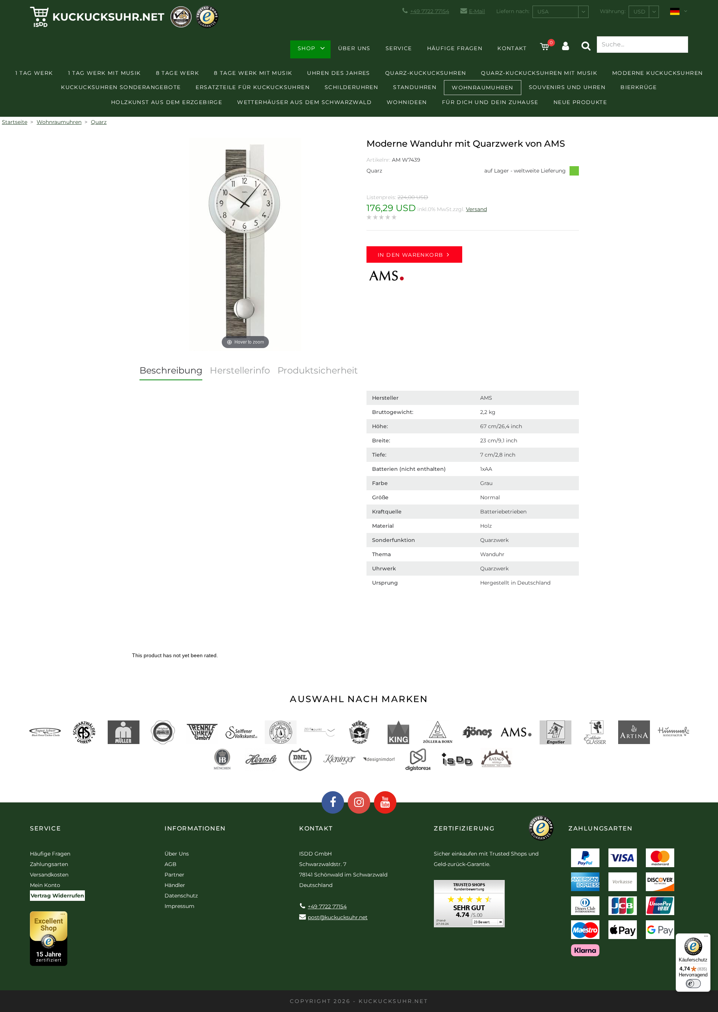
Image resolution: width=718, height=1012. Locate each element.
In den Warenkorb (410, 255)
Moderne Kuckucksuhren (657, 73)
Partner (174, 874)
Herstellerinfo (240, 370)
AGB (171, 864)
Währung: (613, 11)
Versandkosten (49, 874)
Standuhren (414, 87)
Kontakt (512, 48)
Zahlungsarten (49, 864)
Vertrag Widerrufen (57, 895)
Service (399, 48)
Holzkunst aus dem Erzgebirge (166, 102)
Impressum (179, 906)
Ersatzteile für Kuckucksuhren (253, 87)
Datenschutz (181, 895)
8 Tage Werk (177, 73)
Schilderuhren (351, 87)
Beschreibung (170, 370)
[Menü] (706, 937)
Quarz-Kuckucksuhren (425, 73)
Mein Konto (45, 885)
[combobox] (561, 12)
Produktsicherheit (317, 370)
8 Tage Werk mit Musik (253, 73)
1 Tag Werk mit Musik (104, 73)
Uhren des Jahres (338, 73)
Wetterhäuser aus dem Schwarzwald (304, 102)
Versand (476, 209)
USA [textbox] (543, 11)
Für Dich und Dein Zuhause (490, 102)
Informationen (195, 828)
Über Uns (354, 48)
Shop (307, 48)
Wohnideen (407, 102)
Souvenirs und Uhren (567, 87)
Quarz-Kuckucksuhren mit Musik (539, 73)
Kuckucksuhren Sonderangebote (121, 87)
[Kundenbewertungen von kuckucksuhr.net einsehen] (469, 906)
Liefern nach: (513, 11)
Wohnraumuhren (482, 87)
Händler (175, 885)
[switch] (693, 983)
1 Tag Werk (34, 73)
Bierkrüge (638, 87)
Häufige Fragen (455, 48)
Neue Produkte (580, 102)
